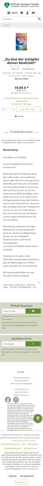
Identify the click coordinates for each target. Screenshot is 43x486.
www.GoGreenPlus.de (25, 430)
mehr (34, 287)
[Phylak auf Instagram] (16, 400)
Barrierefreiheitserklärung (10, 444)
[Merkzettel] (21, 12)
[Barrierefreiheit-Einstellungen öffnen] (38, 418)
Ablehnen (13, 476)
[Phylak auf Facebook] (8, 400)
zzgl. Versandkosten (25, 93)
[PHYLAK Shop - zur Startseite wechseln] (21, 5)
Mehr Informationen (30, 469)
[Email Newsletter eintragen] (33, 311)
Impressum (32, 441)
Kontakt (14, 441)
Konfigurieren (22, 482)
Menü (14, 12)
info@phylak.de (24, 395)
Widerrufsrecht (33, 444)
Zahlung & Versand (30, 448)
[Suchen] (39, 18)
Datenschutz (22, 441)
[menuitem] (12, 12)
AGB (23, 444)
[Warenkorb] (33, 12)
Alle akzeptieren (27, 476)
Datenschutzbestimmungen (23, 316)
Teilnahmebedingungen (12, 448)
